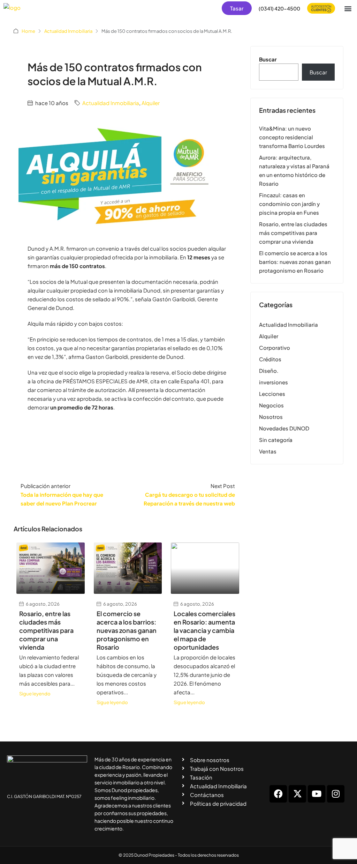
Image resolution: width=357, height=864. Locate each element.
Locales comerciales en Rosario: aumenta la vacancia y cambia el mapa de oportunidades (204, 630)
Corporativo (274, 347)
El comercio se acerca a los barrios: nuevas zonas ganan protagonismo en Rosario (127, 630)
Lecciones (272, 393)
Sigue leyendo (35, 693)
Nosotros (271, 416)
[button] (348, 8)
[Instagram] (335, 794)
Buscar (268, 59)
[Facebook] (278, 794)
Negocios (271, 405)
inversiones (273, 382)
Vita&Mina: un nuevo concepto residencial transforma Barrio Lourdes (292, 137)
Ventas (267, 451)
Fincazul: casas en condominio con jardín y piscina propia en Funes (289, 204)
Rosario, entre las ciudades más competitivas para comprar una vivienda (46, 630)
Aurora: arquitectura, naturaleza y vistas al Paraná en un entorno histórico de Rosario (294, 170)
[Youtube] (316, 794)
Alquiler (151, 102)
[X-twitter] (297, 794)
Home (28, 31)
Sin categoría (276, 439)
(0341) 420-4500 (279, 8)
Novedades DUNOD (284, 428)
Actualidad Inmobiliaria (68, 31)
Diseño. (269, 370)
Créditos (270, 359)
